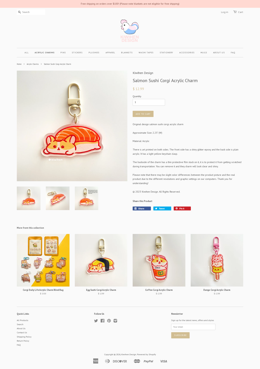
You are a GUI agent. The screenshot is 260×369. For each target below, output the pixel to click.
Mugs (204, 52)
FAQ (233, 52)
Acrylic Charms (44, 52)
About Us (219, 52)
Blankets (127, 52)
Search (20, 324)
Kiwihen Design (128, 354)
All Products (22, 320)
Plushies (94, 52)
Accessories (187, 52)
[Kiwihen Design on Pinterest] (109, 321)
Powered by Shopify (146, 354)
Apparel (110, 52)
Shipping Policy (24, 336)
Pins (63, 52)
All (27, 52)
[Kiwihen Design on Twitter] (96, 321)
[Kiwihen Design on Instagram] (115, 321)
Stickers (77, 52)
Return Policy (23, 340)
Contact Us (22, 332)
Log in (224, 12)
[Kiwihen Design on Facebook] (102, 321)
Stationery (166, 52)
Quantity (137, 96)
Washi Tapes (146, 52)
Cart (240, 12)
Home (19, 64)
